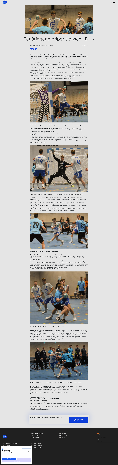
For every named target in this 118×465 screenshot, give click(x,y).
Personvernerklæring (26, 448)
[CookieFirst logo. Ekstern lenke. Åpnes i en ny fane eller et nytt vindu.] (2, 449)
